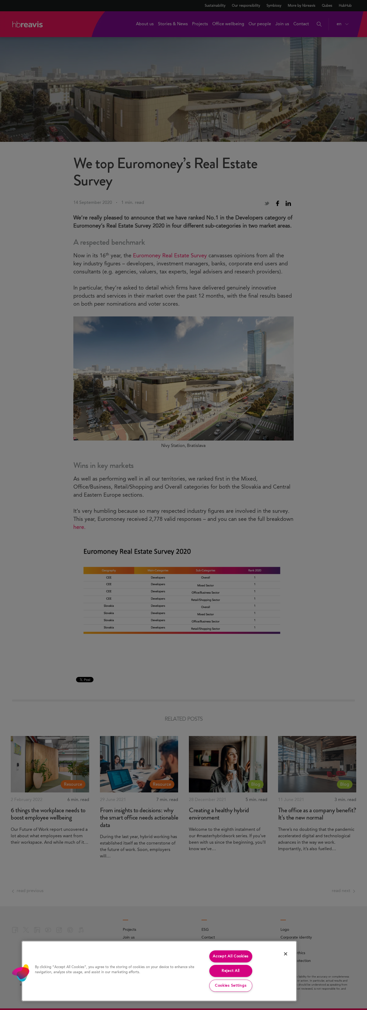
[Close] (286, 954)
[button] (20, 973)
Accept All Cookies (231, 956)
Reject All (231, 971)
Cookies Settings (231, 985)
